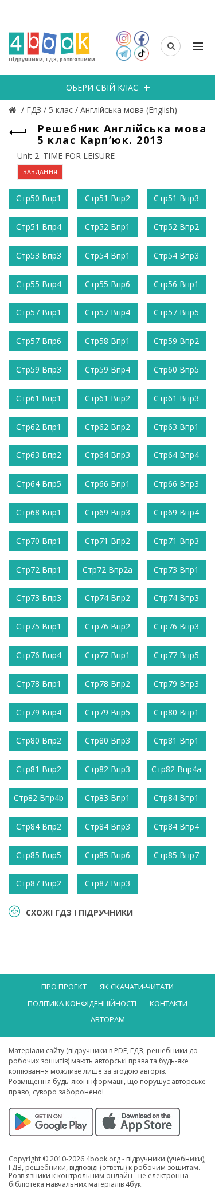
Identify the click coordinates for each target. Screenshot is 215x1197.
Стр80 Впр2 (38, 740)
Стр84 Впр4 (176, 826)
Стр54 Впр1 (107, 255)
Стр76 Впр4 (38, 655)
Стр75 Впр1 (38, 626)
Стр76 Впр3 (176, 626)
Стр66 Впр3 (176, 483)
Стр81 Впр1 (176, 740)
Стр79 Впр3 (176, 683)
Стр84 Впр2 (38, 826)
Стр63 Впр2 (38, 454)
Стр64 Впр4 (176, 454)
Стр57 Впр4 (107, 312)
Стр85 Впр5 (38, 855)
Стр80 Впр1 (176, 712)
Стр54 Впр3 (176, 255)
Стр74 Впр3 (176, 597)
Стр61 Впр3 (176, 398)
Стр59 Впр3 (38, 369)
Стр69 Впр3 (107, 512)
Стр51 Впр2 (107, 198)
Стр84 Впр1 (176, 797)
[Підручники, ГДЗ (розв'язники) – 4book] (14, 109)
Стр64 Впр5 (38, 483)
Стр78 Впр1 (38, 683)
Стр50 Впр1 (38, 198)
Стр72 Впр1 (38, 569)
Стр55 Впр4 (38, 284)
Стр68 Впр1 (38, 512)
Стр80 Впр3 (107, 740)
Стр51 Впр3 (176, 198)
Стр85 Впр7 (176, 855)
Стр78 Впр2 (107, 683)
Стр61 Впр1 (38, 398)
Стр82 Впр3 (107, 769)
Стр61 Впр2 (107, 398)
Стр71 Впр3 (176, 540)
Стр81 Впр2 (38, 769)
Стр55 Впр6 (107, 284)
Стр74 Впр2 (107, 597)
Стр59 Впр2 (176, 340)
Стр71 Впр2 (107, 540)
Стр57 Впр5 (176, 312)
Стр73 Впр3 (38, 597)
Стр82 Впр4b (39, 797)
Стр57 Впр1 (38, 312)
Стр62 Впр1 (38, 426)
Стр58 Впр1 (107, 340)
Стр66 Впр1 (107, 483)
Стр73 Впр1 (176, 569)
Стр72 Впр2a (107, 569)
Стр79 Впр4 (38, 712)
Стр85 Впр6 (107, 855)
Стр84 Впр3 (107, 826)
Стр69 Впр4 (176, 512)
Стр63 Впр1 (176, 426)
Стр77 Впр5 (176, 655)
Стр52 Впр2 (176, 226)
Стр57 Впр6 (38, 340)
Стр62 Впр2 (107, 426)
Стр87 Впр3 (107, 883)
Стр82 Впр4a (176, 769)
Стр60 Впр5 (176, 369)
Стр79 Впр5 (107, 712)
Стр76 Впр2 (107, 626)
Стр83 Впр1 (107, 797)
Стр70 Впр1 (38, 540)
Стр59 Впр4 (107, 369)
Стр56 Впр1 (176, 284)
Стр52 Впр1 (107, 226)
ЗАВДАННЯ (40, 171)
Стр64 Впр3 (107, 454)
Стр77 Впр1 (107, 655)
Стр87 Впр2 (38, 883)
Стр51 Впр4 (38, 226)
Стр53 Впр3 (38, 255)
